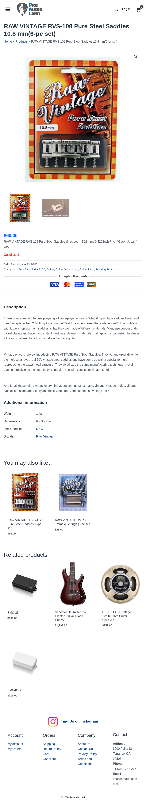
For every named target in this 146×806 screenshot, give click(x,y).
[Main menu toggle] (7, 9)
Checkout (49, 759)
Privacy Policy (87, 754)
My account (15, 744)
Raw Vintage (45, 436)
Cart (45, 754)
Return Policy (52, 748)
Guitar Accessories (67, 269)
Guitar (50, 269)
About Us (84, 744)
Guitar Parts (86, 269)
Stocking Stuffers (105, 269)
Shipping (49, 744)
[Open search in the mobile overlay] (116, 9)
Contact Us (85, 748)
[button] (135, 56)
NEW (39, 428)
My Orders (14, 748)
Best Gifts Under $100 (31, 269)
